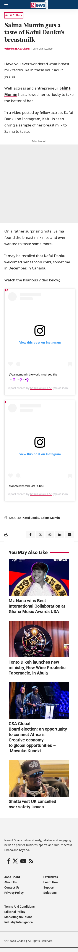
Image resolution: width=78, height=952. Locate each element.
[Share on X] (40, 534)
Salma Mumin (50, 518)
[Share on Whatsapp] (50, 534)
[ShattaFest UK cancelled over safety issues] (39, 778)
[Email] (69, 534)
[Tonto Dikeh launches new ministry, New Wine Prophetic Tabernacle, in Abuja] (39, 639)
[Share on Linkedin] (59, 534)
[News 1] (39, 4)
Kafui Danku (31, 518)
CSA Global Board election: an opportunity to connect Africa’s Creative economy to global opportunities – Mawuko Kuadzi (38, 737)
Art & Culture (14, 15)
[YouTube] (23, 861)
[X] (15, 861)
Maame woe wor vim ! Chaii (26, 486)
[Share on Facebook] (30, 534)
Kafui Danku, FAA (41, 388)
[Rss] (31, 861)
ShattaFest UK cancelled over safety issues (32, 804)
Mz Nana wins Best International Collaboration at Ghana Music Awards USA (37, 606)
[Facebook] (8, 861)
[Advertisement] (39, 184)
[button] (8, 4)
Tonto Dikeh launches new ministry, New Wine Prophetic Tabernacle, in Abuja (37, 668)
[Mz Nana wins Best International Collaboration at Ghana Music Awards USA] (39, 577)
